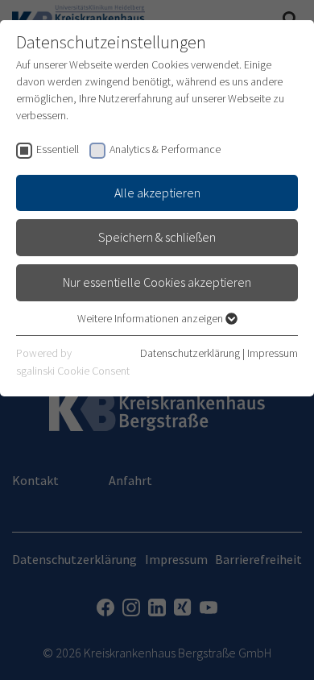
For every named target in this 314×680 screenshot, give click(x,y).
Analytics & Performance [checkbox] (165, 149)
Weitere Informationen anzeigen (151, 318)
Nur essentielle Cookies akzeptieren (157, 282)
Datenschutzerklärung (190, 353)
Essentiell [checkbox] (57, 149)
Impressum (272, 353)
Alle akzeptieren (157, 193)
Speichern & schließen (157, 237)
